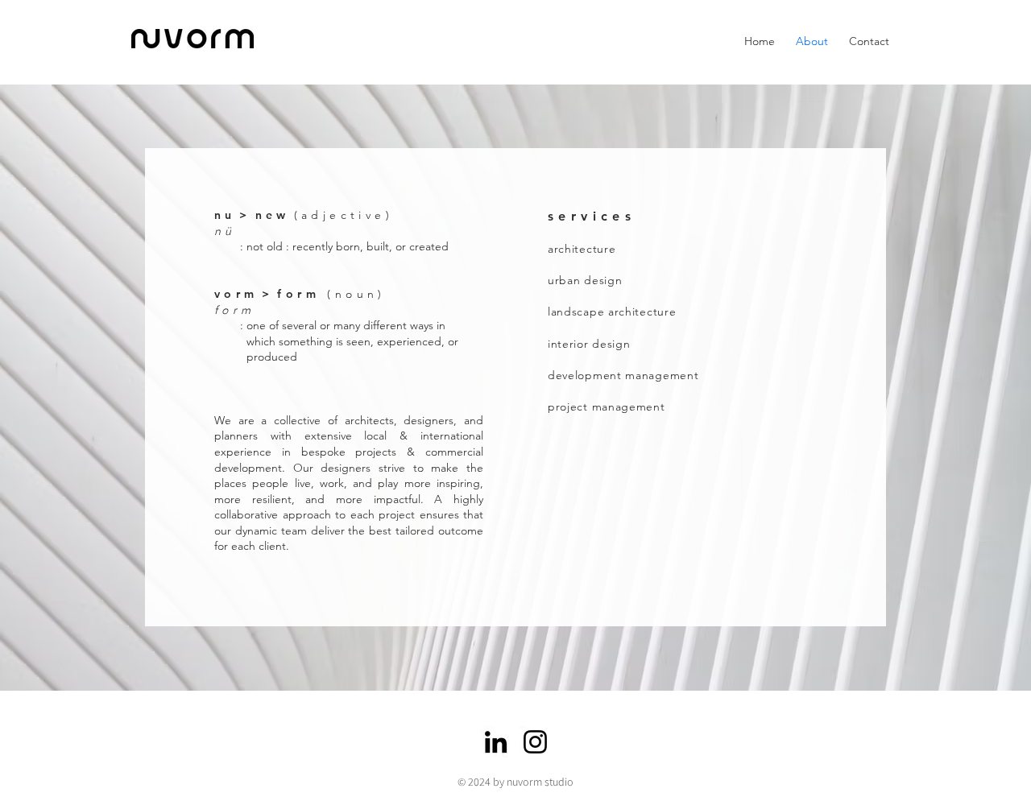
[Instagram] (535, 742)
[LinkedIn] (495, 742)
